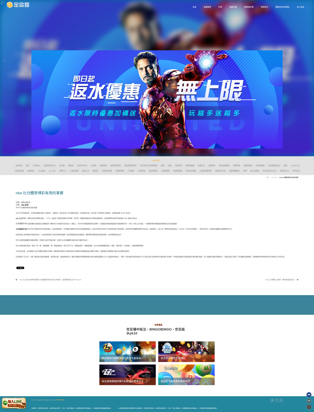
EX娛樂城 (141, 171)
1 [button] (4, 55)
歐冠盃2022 (284, 171)
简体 (308, 401)
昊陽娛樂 (236, 165)
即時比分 (62, 171)
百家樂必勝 (19, 171)
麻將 (162, 165)
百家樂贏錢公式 (274, 165)
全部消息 (18, 165)
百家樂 (93, 165)
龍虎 (27, 165)
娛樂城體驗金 (234, 171)
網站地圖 (62, 400)
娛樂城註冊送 (115, 165)
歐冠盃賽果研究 (130, 165)
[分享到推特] (272, 400)
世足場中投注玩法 (269, 171)
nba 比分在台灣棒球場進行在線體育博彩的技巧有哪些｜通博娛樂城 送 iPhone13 (50, 280)
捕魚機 (95, 171)
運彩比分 (85, 171)
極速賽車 (212, 165)
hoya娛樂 (41, 171)
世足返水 (36, 165)
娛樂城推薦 (177, 171)
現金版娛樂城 (224, 165)
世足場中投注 (82, 165)
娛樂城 (70, 165)
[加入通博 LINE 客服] (14, 403)
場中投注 (296, 171)
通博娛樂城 (120, 171)
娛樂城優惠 (190, 165)
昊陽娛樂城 (248, 165)
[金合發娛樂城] (18, 4)
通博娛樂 (30, 171)
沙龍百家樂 (74, 171)
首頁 (267, 177)
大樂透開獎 (165, 171)
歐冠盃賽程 (153, 171)
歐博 (245, 171)
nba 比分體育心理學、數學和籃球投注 (280, 280)
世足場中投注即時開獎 (148, 165)
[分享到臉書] (276, 400)
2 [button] (4, 58)
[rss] (281, 400)
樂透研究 (178, 165)
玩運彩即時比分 (50, 165)
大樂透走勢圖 (107, 171)
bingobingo (295, 165)
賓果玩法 (201, 165)
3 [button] (4, 61)
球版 (169, 165)
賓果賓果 (103, 165)
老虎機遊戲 (260, 165)
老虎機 (62, 165)
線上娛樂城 (254, 171)
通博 (285, 165)
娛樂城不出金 (220, 171)
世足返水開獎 (191, 171)
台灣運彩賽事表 (206, 171)
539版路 (131, 171)
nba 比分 (52, 171)
